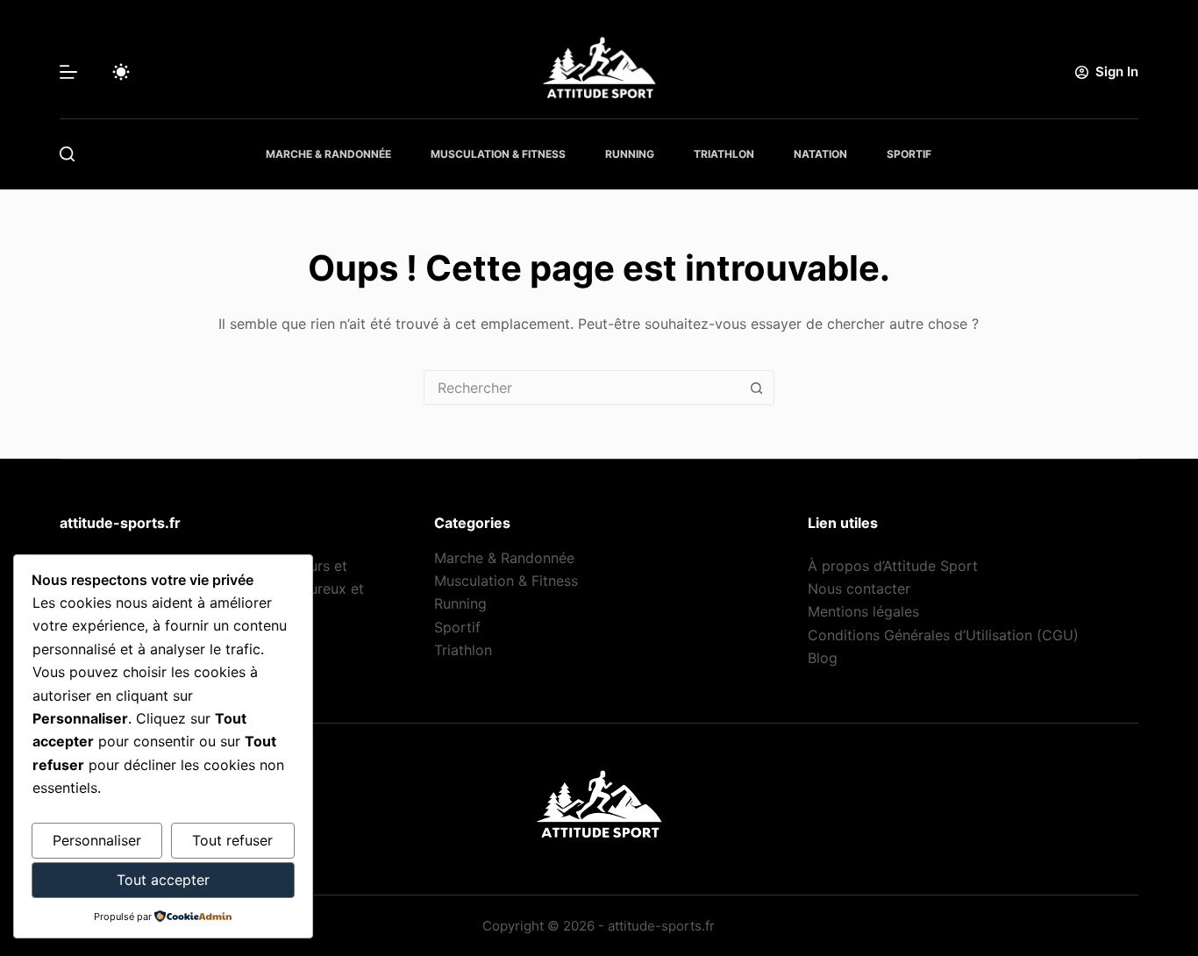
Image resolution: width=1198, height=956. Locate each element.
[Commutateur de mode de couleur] (121, 72)
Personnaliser (97, 840)
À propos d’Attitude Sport (893, 565)
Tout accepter (163, 879)
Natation (820, 154)
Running (629, 154)
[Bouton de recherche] (757, 387)
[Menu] (68, 72)
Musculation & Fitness (498, 154)
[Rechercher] (67, 153)
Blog (823, 658)
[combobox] (582, 387)
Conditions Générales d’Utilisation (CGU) (943, 635)
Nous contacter (859, 588)
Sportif (909, 154)
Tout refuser (232, 840)
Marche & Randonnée (328, 154)
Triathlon (724, 154)
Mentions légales (863, 611)
